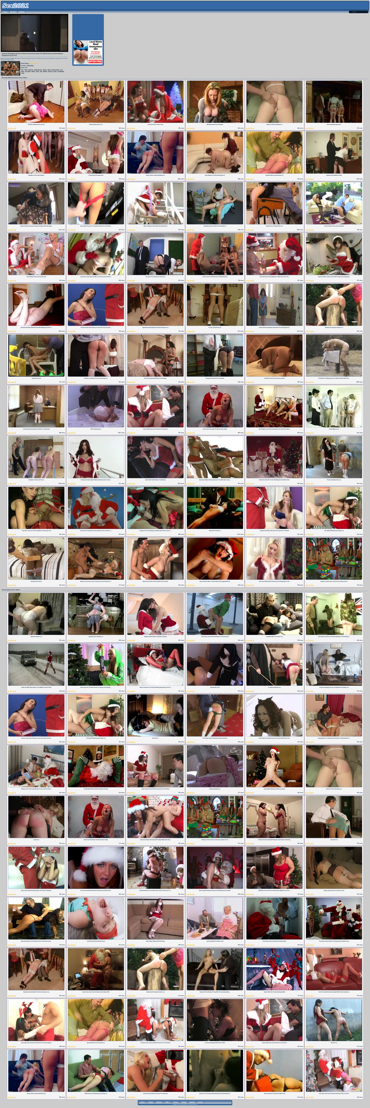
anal (41, 71)
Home (5, 11)
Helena (45, 69)
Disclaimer (159, 1102)
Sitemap (184, 1102)
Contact (200, 1102)
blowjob (45, 71)
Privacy (151, 1102)
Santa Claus (30, 65)
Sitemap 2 (192, 1102)
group (37, 71)
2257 (167, 1102)
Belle (22, 71)
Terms (142, 1102)
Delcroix (30, 69)
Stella (26, 69)
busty (55, 71)
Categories (21, 11)
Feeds (175, 1102)
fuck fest (50, 71)
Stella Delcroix (38, 69)
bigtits (33, 71)
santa (22, 73)
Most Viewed (13, 11)
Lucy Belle (28, 71)
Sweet (49, 69)
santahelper (61, 71)
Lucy (61, 69)
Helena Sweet (55, 69)
